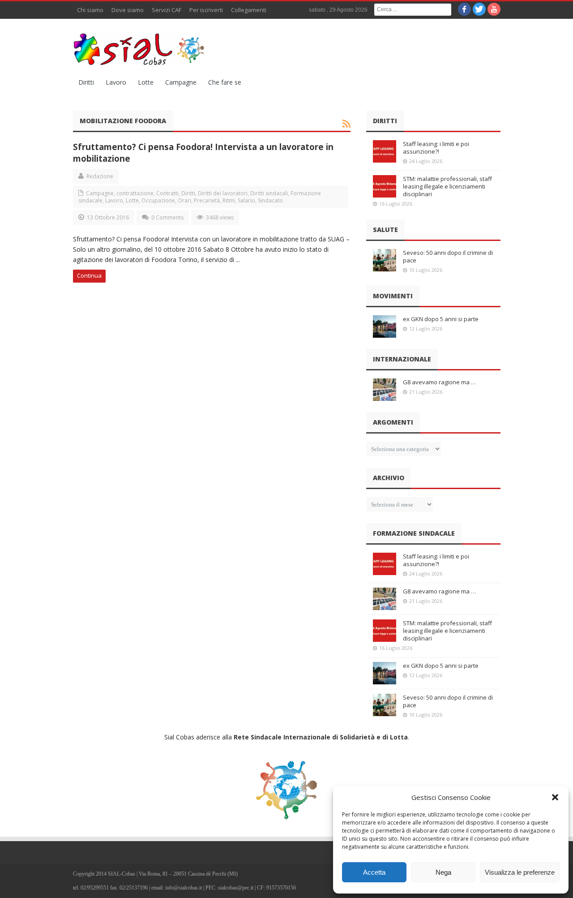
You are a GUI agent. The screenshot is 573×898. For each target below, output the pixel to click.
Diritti (86, 82)
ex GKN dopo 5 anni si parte (441, 319)
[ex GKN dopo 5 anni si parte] (384, 326)
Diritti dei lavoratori (223, 193)
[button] (555, 797)
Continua (89, 275)
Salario (246, 200)
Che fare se (224, 82)
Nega (443, 872)
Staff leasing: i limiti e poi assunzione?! (436, 147)
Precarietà (207, 200)
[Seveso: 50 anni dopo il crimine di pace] (384, 260)
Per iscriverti (206, 10)
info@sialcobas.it (183, 888)
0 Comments (167, 217)
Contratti (167, 193)
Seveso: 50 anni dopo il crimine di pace (448, 256)
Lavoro (116, 82)
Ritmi (228, 200)
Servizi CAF (166, 10)
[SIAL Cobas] (140, 49)
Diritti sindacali (269, 193)
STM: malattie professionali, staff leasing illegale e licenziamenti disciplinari (447, 186)
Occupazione (158, 200)
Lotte (146, 82)
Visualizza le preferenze (520, 872)
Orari (184, 200)
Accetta (374, 872)
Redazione (99, 176)
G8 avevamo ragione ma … (439, 382)
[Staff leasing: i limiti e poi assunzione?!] (384, 151)
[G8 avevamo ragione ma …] (384, 389)
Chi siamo (90, 10)
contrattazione (135, 193)
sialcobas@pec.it (235, 888)
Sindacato (270, 200)
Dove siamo (127, 10)
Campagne (181, 82)
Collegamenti (248, 10)
